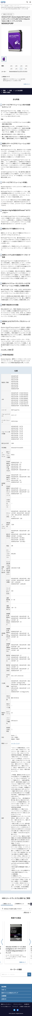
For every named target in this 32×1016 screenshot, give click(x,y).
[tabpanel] (16, 910)
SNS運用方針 (26, 1004)
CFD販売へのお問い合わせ (25, 1006)
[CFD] (3, 2)
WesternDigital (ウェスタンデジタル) (18, 71)
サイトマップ (15, 1006)
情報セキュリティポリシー (6, 1004)
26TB (11, 66)
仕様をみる (26, 84)
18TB (26, 66)
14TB (11, 68)
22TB (21, 66)
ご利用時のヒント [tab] (19, 904)
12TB (16, 68)
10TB (26, 68)
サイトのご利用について (6, 1006)
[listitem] (7, 350)
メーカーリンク (15, 743)
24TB (16, 66)
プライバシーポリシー (17, 1004)
